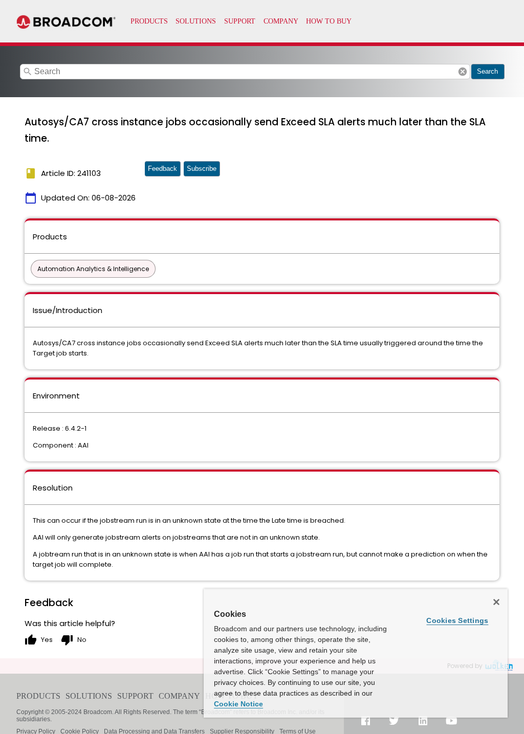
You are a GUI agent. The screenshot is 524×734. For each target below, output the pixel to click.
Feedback (162, 168)
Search (487, 71)
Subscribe (201, 168)
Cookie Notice (238, 704)
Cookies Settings (457, 620)
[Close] (496, 602)
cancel (462, 71)
